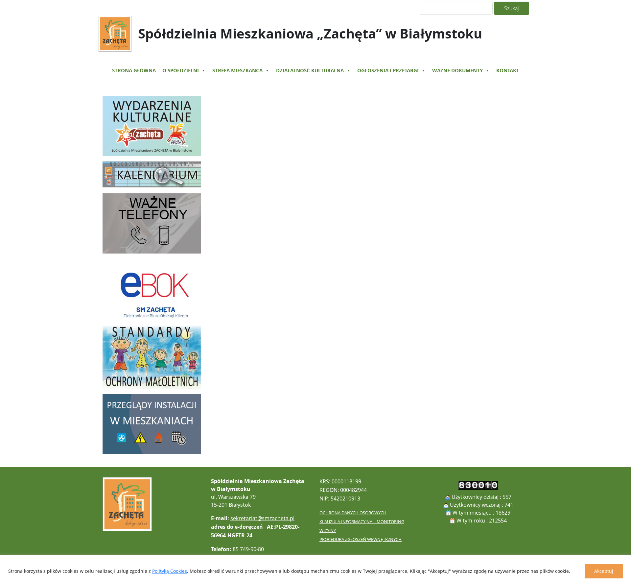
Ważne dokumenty (457, 70)
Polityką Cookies (169, 571)
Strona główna (134, 70)
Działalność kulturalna (310, 70)
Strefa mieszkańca (237, 70)
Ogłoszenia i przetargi (388, 70)
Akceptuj (603, 571)
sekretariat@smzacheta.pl (262, 518)
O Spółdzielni (180, 70)
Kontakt (507, 70)
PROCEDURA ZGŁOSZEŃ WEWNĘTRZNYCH (360, 539)
